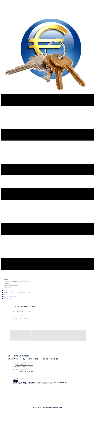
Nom (14, 362)
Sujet (14, 369)
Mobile (15, 368)
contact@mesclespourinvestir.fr (22, 318)
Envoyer (15, 381)
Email (14, 366)
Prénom (15, 364)
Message (15, 378)
